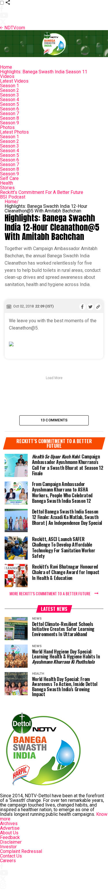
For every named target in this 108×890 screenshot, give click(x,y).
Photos (7, 127)
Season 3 (9, 95)
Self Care (9, 178)
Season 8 (9, 118)
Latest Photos (14, 132)
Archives (9, 823)
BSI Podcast (12, 197)
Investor (8, 846)
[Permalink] (98, 306)
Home (6, 67)
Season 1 (9, 85)
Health (6, 183)
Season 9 (9, 122)
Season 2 (9, 90)
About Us (9, 833)
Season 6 (9, 109)
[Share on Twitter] (90, 306)
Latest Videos (14, 81)
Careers (8, 860)
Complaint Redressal (21, 851)
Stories (7, 187)
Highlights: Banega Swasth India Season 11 (43, 71)
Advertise (10, 828)
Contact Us (11, 856)
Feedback (10, 837)
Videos (7, 76)
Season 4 (9, 99)
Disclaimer (11, 842)
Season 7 (9, 113)
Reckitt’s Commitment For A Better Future (41, 192)
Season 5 (9, 104)
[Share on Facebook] (82, 306)
